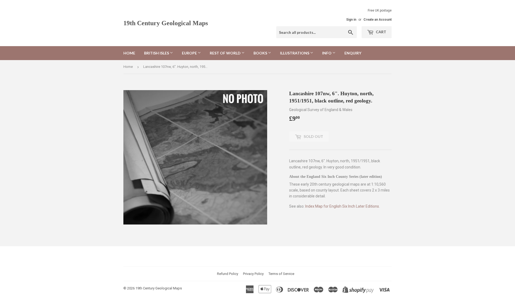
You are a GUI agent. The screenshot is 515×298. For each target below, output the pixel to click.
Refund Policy (227, 274)
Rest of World (225, 53)
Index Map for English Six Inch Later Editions (342, 206)
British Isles (157, 53)
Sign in (351, 19)
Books (260, 53)
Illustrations (295, 53)
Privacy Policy (253, 274)
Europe (190, 53)
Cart (380, 32)
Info (327, 53)
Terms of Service (281, 274)
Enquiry (352, 53)
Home (129, 53)
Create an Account (377, 19)
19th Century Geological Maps (165, 23)
